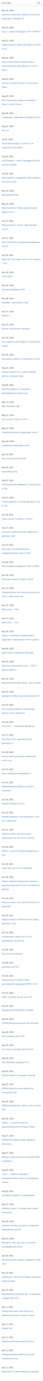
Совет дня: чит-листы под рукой (17, 868)
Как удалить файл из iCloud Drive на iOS (21, 359)
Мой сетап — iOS (10, 622)
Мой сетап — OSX (10, 609)
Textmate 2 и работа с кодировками (18, 1195)
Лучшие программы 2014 (13, 289)
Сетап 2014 (7, 276)
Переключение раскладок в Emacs (18, 1341)
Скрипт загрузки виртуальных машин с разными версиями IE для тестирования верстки (21, 885)
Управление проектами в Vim (15, 445)
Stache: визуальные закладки (15, 329)
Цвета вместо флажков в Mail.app (17, 653)
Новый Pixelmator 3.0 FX (13, 804)
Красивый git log (9, 471)
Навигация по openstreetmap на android (20, 1371)
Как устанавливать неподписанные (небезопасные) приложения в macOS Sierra (19, 66)
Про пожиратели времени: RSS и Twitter (20, 566)
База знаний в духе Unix (13, 1036)
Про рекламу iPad (10, 195)
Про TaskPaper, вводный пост (15, 1062)
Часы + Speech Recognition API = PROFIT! (21, 32)
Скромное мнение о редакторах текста (20, 432)
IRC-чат (5, 130)
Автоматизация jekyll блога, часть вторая (21, 683)
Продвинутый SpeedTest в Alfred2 (17, 1010)
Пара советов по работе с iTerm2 (17, 519)
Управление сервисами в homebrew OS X (21, 117)
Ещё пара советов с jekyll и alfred (17, 579)
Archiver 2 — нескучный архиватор (18, 726)
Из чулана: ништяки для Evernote (17, 1049)
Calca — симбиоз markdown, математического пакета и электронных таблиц (20, 1178)
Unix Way (6, 3)
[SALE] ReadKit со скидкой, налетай (18, 1075)
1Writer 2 (6, 316)
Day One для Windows (12, 954)
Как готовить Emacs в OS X (14, 419)
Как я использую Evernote (14, 458)
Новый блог (7, 1328)
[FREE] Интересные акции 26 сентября (20, 1023)
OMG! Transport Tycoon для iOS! (17, 997)
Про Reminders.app (10, 406)
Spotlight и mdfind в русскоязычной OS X (21, 696)
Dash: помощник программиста (16, 773)
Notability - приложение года (15, 302)
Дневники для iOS (10, 967)
